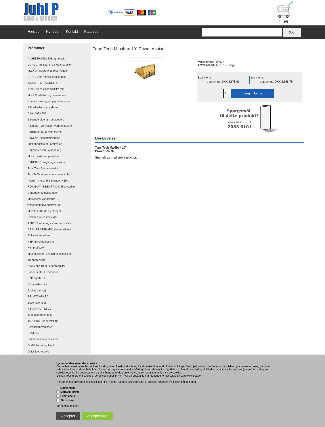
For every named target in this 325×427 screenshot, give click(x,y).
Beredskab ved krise (40, 327)
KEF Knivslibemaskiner (41, 241)
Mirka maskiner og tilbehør (43, 156)
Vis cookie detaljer (67, 406)
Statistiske (67, 400)
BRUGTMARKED (38, 296)
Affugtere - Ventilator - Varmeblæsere (50, 125)
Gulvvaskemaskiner (39, 235)
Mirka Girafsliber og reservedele (47, 95)
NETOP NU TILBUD (40, 308)
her (120, 375)
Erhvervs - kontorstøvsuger (44, 138)
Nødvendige (67, 387)
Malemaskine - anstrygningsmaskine (50, 253)
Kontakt (72, 31)
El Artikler (33, 333)
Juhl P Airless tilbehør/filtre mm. (46, 89)
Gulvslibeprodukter (39, 351)
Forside (34, 31)
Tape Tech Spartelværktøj (43, 168)
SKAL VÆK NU (37, 113)
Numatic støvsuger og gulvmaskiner (49, 101)
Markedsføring (69, 391)
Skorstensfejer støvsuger (42, 217)
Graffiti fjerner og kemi (41, 345)
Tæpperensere (37, 260)
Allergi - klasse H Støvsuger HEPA (48, 180)
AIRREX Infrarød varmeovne (45, 131)
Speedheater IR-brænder (43, 272)
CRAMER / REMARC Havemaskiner (49, 229)
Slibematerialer (37, 302)
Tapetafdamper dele (40, 314)
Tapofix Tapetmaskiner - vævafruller (49, 174)
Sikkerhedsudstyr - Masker (43, 107)
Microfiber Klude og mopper (44, 211)
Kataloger (91, 31)
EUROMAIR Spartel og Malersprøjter (50, 64)
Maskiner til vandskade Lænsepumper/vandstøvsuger (43, 202)
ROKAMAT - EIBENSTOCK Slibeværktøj (51, 186)
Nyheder (52, 31)
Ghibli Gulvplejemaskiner (43, 339)
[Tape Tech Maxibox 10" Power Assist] (145, 71)
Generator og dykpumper (43, 192)
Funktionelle (68, 396)
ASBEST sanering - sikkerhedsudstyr (50, 223)
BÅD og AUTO (36, 278)
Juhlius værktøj (37, 290)
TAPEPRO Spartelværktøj (43, 321)
